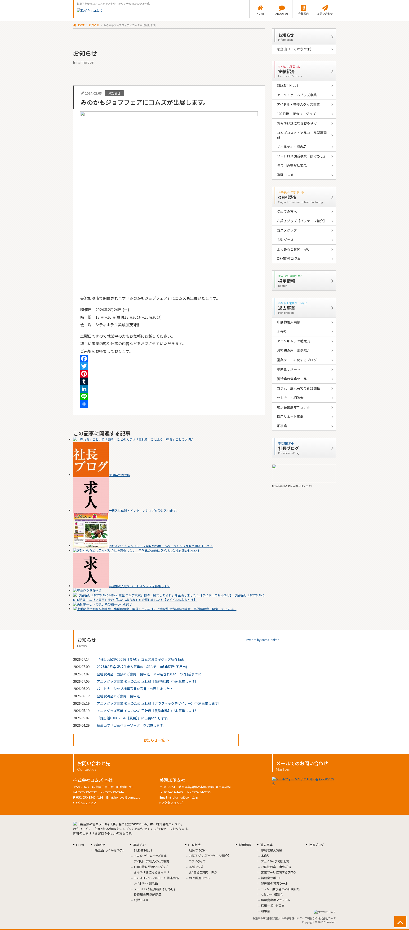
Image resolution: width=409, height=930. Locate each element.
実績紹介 (139, 845)
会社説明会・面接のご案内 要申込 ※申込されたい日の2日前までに (149, 674)
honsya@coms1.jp (127, 797)
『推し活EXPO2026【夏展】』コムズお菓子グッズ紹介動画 (140, 659)
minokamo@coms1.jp (183, 797)
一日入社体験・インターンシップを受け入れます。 (144, 510)
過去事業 (266, 845)
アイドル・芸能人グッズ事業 (298, 104)
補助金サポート (288, 369)
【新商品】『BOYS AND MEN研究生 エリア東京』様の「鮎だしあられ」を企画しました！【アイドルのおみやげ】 (169, 597)
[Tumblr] (169, 381)
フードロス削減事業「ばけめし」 (302, 156)
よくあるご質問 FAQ (293, 249)
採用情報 (245, 845)
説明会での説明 (119, 475)
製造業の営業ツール (292, 378)
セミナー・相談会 (290, 397)
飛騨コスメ (285, 174)
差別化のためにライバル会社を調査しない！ (169, 550)
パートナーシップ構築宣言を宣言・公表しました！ (135, 688)
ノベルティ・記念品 (292, 146)
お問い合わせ (325, 13)
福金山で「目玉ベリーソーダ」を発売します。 (131, 725)
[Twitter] (169, 366)
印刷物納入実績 (288, 322)
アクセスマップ (85, 802)
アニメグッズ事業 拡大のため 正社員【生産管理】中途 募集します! (146, 681)
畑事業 (282, 425)
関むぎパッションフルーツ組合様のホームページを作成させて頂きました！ (161, 545)
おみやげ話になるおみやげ (297, 123)
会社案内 (303, 13)
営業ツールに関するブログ (297, 359)
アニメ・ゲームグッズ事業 (297, 94)
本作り (282, 331)
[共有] (169, 404)
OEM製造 (194, 845)
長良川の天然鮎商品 (292, 165)
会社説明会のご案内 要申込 (118, 696)
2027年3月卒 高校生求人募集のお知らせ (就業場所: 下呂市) (142, 666)
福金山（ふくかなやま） (295, 49)
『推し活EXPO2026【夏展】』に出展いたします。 (134, 718)
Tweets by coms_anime (262, 639)
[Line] (169, 396)
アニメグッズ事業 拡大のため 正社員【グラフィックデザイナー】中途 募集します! (158, 703)
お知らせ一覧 (154, 740)
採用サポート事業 (290, 416)
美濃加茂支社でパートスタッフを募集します (139, 586)
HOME (260, 13)
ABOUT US (282, 13)
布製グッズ (285, 239)
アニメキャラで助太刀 (293, 341)
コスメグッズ (287, 230)
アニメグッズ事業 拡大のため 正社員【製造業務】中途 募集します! (146, 710)
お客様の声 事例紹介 (293, 350)
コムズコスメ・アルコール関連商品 (302, 134)
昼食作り (95, 590)
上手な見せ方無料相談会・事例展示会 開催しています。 (196, 609)
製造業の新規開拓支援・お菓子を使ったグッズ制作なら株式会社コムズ (294, 918)
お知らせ (94, 25)
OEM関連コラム (289, 258)
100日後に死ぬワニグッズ (296, 113)
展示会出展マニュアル (293, 407)
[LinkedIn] (169, 389)
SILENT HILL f (287, 85)
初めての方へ (287, 211)
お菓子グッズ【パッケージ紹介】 (302, 220)
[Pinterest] (169, 374)
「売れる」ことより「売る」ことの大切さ (164, 439)
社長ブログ (316, 845)
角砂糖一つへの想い (118, 604)
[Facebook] (169, 358)
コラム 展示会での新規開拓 (298, 388)
